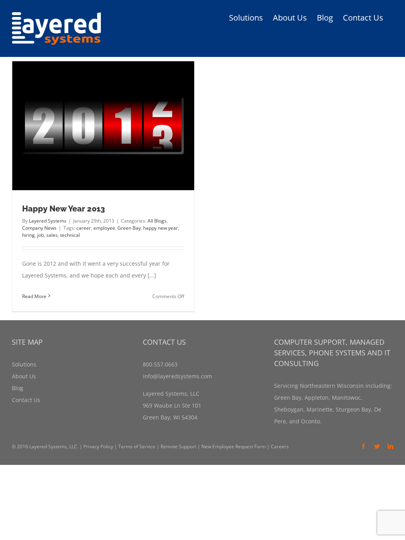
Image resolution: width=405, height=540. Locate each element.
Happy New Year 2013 (63, 208)
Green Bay (129, 228)
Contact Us (26, 400)
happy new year (160, 228)
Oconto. (310, 421)
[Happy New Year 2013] (103, 125)
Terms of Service (136, 446)
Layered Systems (47, 220)
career (83, 228)
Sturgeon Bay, (353, 409)
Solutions (24, 364)
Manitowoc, (346, 397)
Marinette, (319, 409)
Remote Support (178, 446)
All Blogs (157, 220)
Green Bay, (288, 397)
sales (52, 235)
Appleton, (316, 397)
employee (104, 228)
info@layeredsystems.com (177, 376)
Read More (34, 296)
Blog (17, 388)
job (40, 235)
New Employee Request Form (233, 446)
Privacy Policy (98, 446)
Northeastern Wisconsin (332, 385)
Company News (39, 228)
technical (70, 235)
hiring (28, 235)
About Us (24, 376)
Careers (280, 446)
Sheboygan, (289, 409)
